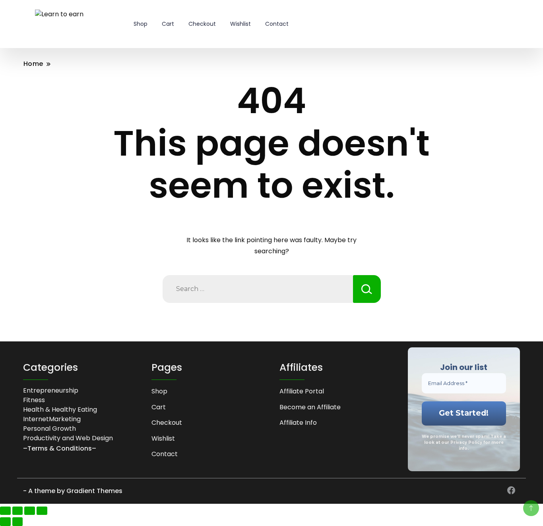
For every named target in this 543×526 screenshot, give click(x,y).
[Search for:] (258, 289)
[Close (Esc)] (42, 511)
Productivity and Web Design (68, 438)
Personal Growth (49, 428)
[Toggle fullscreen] (17, 511)
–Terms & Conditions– (59, 448)
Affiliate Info (298, 422)
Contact (277, 24)
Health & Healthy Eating (60, 409)
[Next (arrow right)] (17, 521)
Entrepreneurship (50, 390)
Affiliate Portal (301, 391)
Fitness (34, 400)
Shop (140, 24)
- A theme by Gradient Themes (72, 490)
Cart (168, 24)
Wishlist (240, 24)
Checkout (202, 24)
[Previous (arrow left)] (5, 521)
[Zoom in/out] (5, 511)
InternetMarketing (52, 419)
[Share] (29, 511)
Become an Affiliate (310, 407)
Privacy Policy (466, 442)
